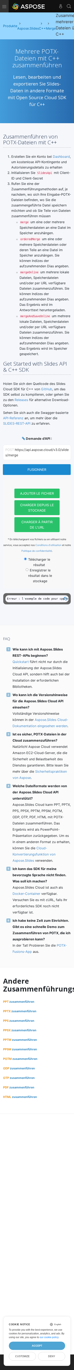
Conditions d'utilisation (48, 545)
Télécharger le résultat (39, 562)
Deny (51, 1356)
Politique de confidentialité (36, 550)
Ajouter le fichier (37, 493)
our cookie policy (49, 1337)
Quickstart (21, 662)
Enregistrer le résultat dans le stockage (40, 575)
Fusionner (37, 470)
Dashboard (61, 156)
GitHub (46, 389)
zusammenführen (18, 1001)
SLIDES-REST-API (16, 423)
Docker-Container (26, 894)
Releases (21, 400)
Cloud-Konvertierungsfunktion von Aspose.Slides (34, 854)
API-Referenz (13, 418)
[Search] (69, 6)
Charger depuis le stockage (37, 507)
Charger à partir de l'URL (37, 524)
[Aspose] (29, 6)
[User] (61, 6)
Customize (22, 1356)
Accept (37, 1345)
